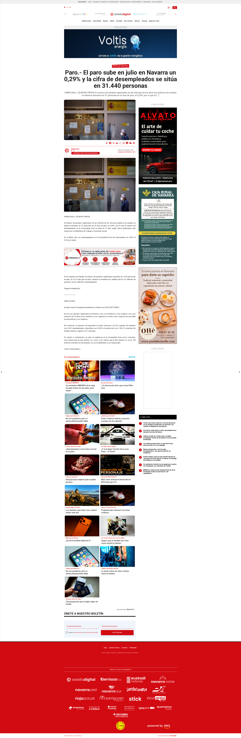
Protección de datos (132, 653)
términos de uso (79, 632)
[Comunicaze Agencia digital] (120, 661)
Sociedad (119, 21)
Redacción (75, 149)
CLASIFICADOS (147, 2)
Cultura (112, 21)
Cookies (113, 653)
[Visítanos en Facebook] (64, 7)
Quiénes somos (114, 648)
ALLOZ (90, 2)
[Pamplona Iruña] (164, 708)
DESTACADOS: (82, 2)
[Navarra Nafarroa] (120, 715)
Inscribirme (117, 632)
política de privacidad (92, 632)
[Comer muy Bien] (112, 708)
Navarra (105, 21)
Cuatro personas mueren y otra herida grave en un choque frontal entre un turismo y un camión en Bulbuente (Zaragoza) (157, 424)
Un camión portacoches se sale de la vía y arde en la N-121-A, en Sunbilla (156, 444)
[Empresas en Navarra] (77, 708)
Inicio (105, 648)
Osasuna (144, 21)
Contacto (124, 648)
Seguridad (121, 653)
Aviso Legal (105, 653)
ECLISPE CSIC (104, 2)
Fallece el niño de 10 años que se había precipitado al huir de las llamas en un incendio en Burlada (158, 437)
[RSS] (70, 7)
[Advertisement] (158, 380)
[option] (120, 14)
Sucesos (137, 21)
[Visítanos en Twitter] (67, 7)
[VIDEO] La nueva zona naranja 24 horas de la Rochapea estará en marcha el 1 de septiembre (157, 471)
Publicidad (132, 648)
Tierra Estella (97, 21)
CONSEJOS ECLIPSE (124, 2)
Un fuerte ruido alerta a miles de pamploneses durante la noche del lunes (158, 431)
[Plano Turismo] (129, 708)
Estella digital (120, 66)
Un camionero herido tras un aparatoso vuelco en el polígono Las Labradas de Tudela (158, 465)
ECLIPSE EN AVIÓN (113, 2)
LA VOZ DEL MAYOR (157, 2)
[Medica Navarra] (94, 708)
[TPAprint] (147, 708)
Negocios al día (154, 21)
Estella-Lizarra (86, 21)
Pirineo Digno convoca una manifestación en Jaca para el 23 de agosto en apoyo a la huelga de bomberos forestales (158, 458)
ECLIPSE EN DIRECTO (136, 2)
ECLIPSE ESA (96, 2)
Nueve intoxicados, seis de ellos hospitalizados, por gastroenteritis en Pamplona (155, 451)
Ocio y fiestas (128, 21)
